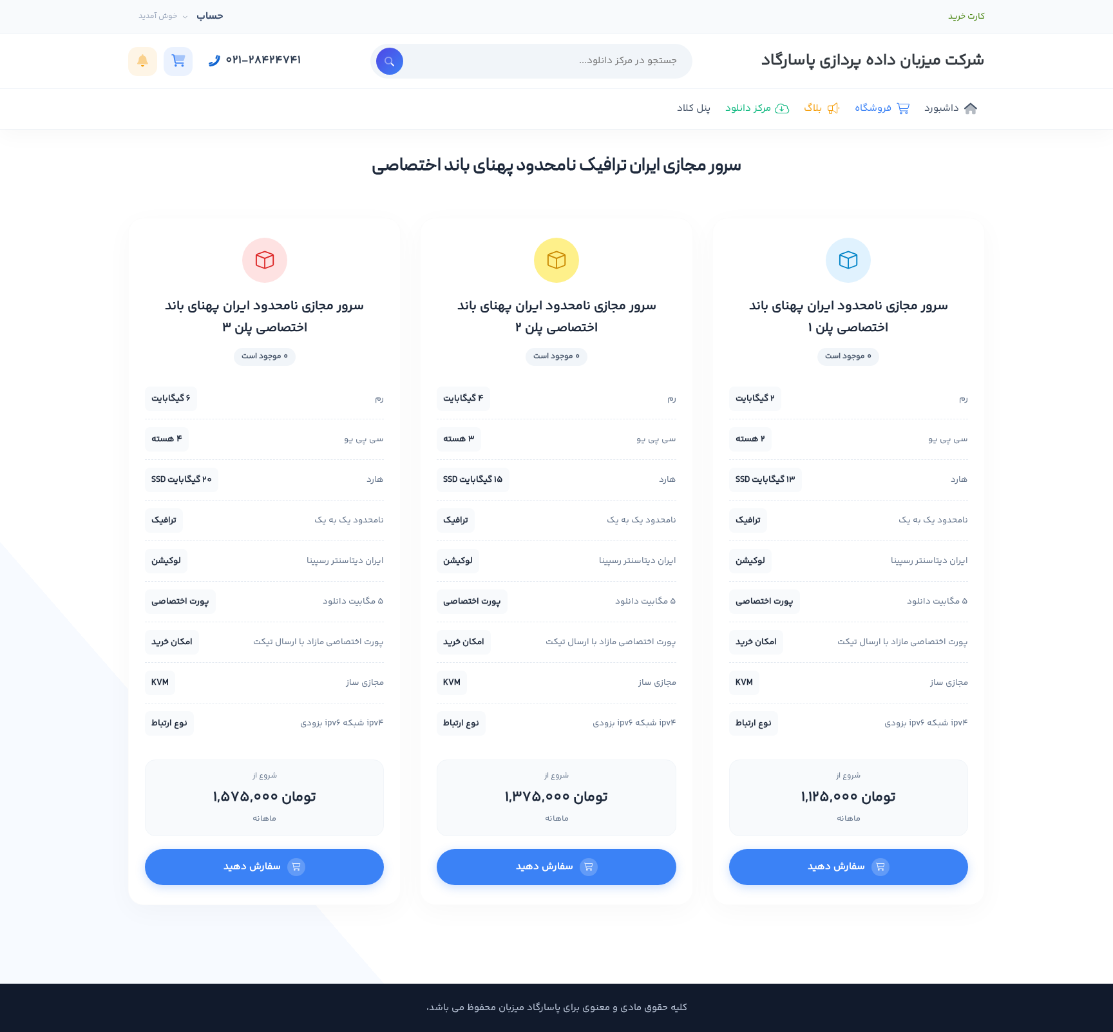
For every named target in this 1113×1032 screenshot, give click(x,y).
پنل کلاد (693, 108)
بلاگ (813, 108)
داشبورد (941, 108)
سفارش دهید (836, 866)
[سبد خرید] (178, 61)
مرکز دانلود (748, 108)
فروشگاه (873, 108)
